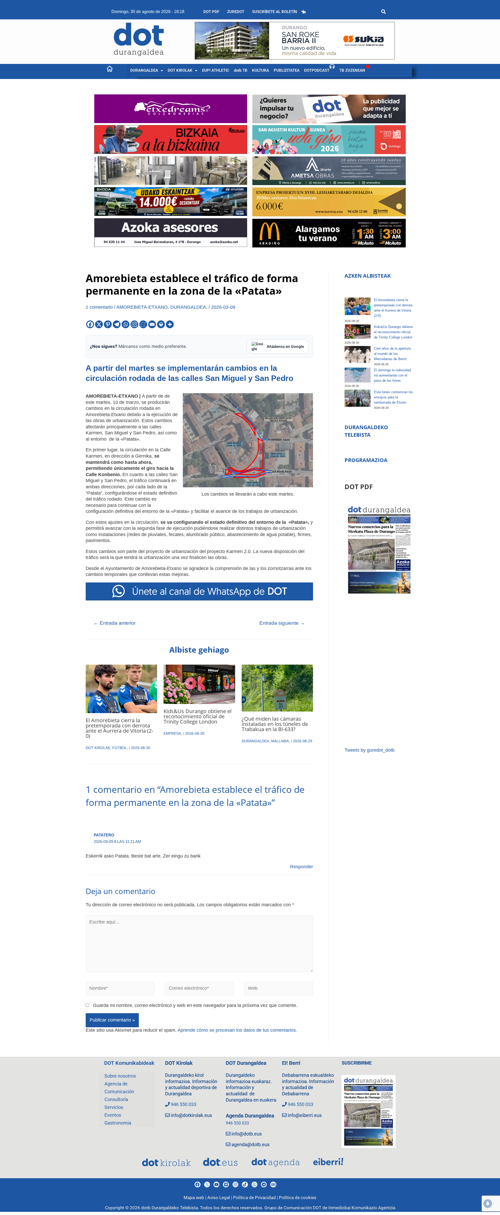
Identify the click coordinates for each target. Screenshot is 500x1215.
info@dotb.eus (247, 1134)
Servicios (113, 1107)
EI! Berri (291, 1063)
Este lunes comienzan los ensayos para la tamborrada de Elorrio (393, 397)
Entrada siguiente (282, 623)
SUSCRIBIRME (357, 1063)
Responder (301, 866)
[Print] (161, 324)
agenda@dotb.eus (251, 1144)
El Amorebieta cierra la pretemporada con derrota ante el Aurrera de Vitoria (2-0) (119, 728)
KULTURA (260, 70)
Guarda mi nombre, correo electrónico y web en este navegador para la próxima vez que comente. (195, 1005)
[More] (170, 324)
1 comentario (99, 307)
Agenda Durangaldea (250, 1116)
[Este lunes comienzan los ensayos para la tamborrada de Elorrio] (358, 398)
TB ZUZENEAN (352, 70)
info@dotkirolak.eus (191, 1115)
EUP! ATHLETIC (215, 70)
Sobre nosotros (120, 1076)
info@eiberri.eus (305, 1115)
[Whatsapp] (125, 324)
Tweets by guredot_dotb (370, 750)
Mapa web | (195, 1197)
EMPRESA (172, 733)
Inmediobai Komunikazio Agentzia (361, 1207)
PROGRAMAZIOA (366, 460)
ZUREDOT (235, 11)
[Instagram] (134, 324)
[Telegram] (117, 324)
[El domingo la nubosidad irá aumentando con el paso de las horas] (358, 375)
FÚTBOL (119, 748)
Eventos (112, 1115)
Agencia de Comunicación (119, 1087)
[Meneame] (143, 324)
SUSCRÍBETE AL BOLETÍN (274, 11)
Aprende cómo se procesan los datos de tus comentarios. (237, 1030)
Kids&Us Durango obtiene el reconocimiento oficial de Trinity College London (198, 716)
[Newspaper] (273, 1184)
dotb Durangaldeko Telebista (169, 1207)
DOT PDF (211, 11)
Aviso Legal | (220, 1197)
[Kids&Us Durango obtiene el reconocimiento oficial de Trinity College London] (358, 331)
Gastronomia (117, 1123)
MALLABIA (280, 741)
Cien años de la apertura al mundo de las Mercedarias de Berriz (392, 354)
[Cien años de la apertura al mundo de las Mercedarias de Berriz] (358, 354)
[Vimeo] (226, 1184)
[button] (146, 70)
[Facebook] (90, 324)
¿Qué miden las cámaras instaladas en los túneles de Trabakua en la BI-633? (275, 724)
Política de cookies (297, 1197)
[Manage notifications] (488, 1203)
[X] (99, 324)
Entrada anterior (114, 623)
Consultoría (116, 1099)
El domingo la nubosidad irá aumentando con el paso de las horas (392, 375)
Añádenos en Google (285, 346)
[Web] (278, 989)
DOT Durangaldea (246, 1063)
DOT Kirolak (179, 1063)
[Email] (152, 324)
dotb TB (240, 70)
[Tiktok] (245, 1184)
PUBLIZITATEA (286, 70)
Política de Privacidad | (256, 1197)
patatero (104, 835)
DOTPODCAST (316, 70)
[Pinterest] (108, 324)
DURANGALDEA (144, 70)
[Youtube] (216, 1184)
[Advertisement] (379, 671)
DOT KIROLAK (180, 70)
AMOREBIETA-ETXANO (142, 307)
